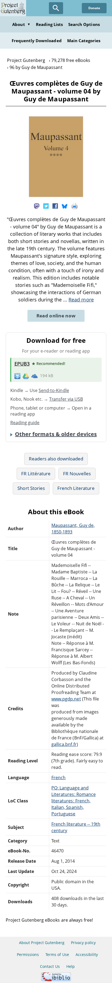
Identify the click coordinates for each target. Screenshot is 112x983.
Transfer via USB (66, 399)
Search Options (84, 24)
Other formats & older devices (56, 434)
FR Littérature (36, 473)
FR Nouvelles (77, 473)
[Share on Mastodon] (36, 205)
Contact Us (50, 966)
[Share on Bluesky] (65, 205)
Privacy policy (83, 942)
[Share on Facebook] (55, 205)
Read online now (56, 316)
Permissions (28, 954)
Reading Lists (49, 24)
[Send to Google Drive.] (26, 376)
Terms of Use (57, 954)
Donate (94, 8)
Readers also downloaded (56, 459)
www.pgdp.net (66, 699)
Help (70, 966)
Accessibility (87, 954)
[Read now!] (56, 195)
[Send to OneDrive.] (34, 375)
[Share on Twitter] (46, 205)
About (21, 24)
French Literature (76, 488)
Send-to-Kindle (54, 390)
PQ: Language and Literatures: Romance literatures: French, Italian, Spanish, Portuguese (73, 801)
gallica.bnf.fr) (64, 744)
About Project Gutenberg (41, 942)
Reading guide (25, 423)
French (58, 778)
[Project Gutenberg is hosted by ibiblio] (56, 979)
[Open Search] (56, 8)
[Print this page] (74, 205)
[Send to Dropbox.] (17, 376)
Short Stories (31, 488)
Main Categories (84, 40)
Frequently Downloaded (37, 40)
